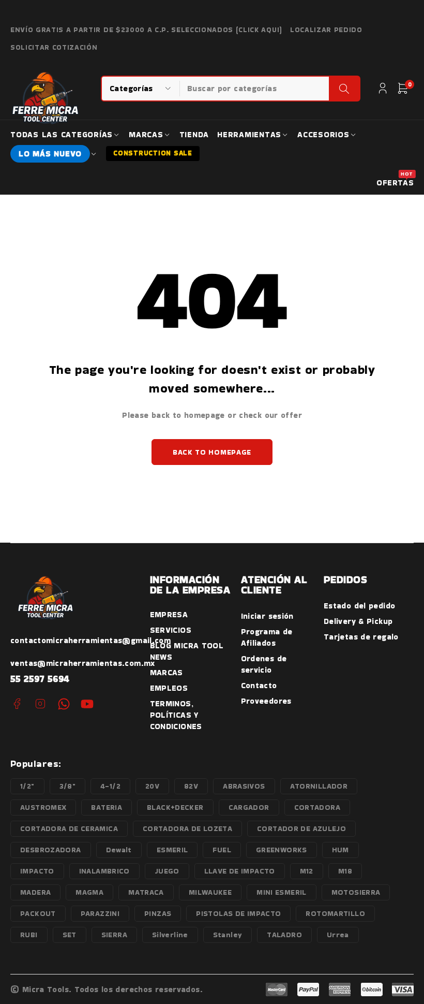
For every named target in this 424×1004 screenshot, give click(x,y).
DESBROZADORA (50, 850)
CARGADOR (249, 807)
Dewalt (119, 850)
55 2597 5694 (40, 678)
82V (191, 786)
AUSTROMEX (43, 807)
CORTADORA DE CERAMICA (69, 828)
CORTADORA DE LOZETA (187, 828)
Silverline (170, 934)
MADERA (35, 892)
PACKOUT (38, 913)
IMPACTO (37, 871)
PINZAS (157, 913)
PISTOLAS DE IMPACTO (238, 913)
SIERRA (114, 934)
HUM (340, 850)
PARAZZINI (100, 913)
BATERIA (106, 807)
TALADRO (284, 934)
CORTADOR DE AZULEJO (301, 828)
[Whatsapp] (63, 703)
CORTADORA (317, 807)
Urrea (338, 934)
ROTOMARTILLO (335, 913)
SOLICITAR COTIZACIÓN (54, 47)
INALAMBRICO (104, 871)
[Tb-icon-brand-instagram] (40, 703)
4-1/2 (110, 786)
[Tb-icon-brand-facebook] (16, 703)
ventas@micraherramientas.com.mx (82, 663)
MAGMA (89, 892)
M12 (306, 871)
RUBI (29, 934)
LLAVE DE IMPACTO (239, 871)
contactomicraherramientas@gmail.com (90, 640)
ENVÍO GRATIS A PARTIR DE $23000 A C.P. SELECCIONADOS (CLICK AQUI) (146, 30)
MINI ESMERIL (281, 892)
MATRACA (146, 892)
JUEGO (167, 871)
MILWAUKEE (210, 892)
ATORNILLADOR (319, 786)
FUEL (222, 850)
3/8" (67, 786)
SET (70, 934)
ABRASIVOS (244, 786)
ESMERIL (172, 850)
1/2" (27, 786)
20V (152, 786)
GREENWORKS (281, 850)
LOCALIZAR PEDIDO (326, 30)
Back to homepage (212, 452)
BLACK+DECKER (175, 807)
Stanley (228, 934)
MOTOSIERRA (356, 892)
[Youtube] (87, 703)
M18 (345, 871)
